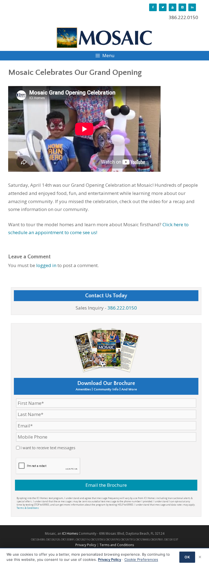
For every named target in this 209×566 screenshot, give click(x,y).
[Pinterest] (182, 7)
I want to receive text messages (48, 447)
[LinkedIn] (192, 7)
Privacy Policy (85, 545)
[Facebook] (153, 7)
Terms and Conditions (117, 545)
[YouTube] (172, 7)
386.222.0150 (183, 17)
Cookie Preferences (141, 559)
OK (187, 557)
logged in (46, 265)
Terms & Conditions (28, 507)
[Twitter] (163, 7)
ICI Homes (70, 533)
